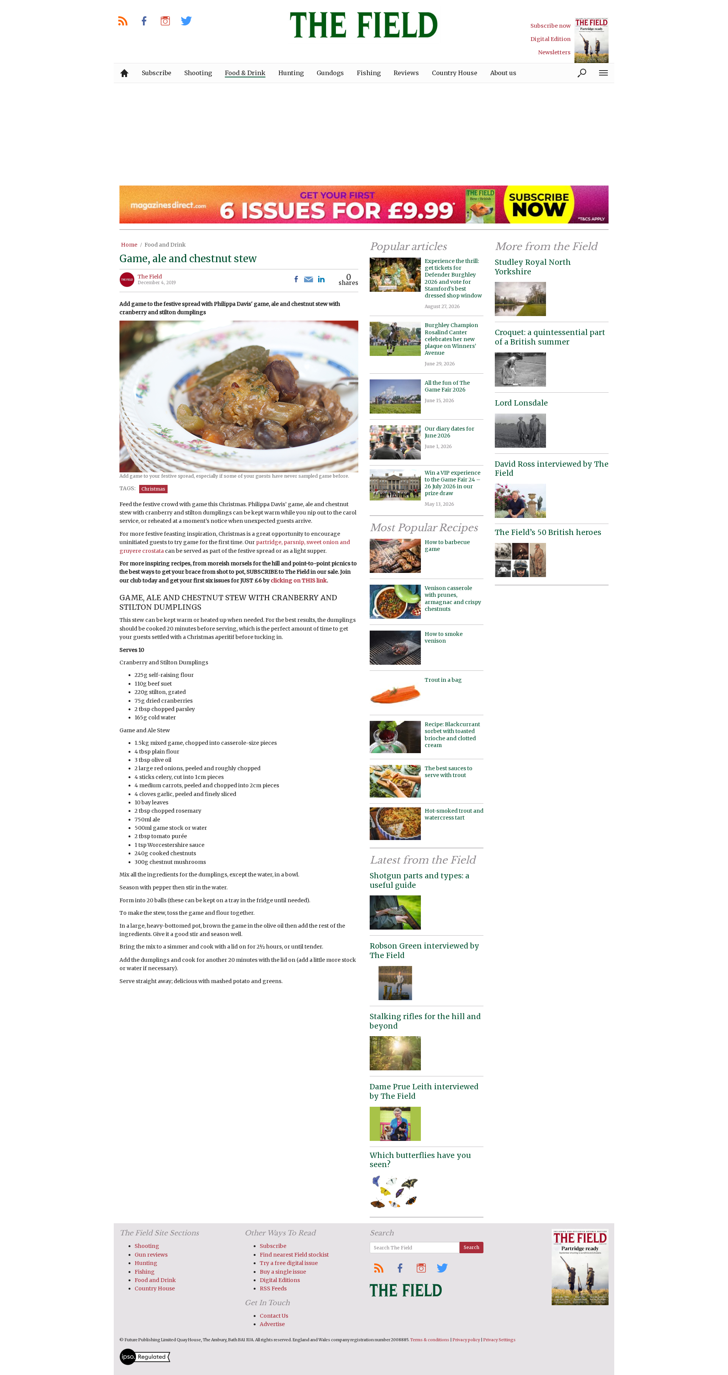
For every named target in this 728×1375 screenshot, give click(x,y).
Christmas (153, 489)
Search (471, 1247)
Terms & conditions (429, 1339)
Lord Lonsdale (521, 402)
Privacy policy (466, 1339)
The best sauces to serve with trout (448, 772)
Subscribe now (550, 25)
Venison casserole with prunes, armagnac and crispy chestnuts (453, 598)
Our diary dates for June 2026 (449, 432)
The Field (150, 276)
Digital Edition (550, 39)
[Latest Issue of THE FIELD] (591, 40)
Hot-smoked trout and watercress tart (454, 814)
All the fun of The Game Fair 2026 (447, 386)
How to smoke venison (444, 637)
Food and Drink (165, 244)
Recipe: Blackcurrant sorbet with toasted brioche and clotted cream (452, 735)
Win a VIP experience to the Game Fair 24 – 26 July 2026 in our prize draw (452, 483)
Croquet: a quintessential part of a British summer (550, 337)
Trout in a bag (443, 679)
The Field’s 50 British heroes (548, 532)
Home (129, 244)
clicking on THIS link (299, 580)
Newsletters (554, 52)
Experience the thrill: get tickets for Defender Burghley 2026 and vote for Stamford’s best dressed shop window (453, 278)
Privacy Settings (499, 1339)
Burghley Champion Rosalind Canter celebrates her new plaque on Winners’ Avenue (451, 339)
